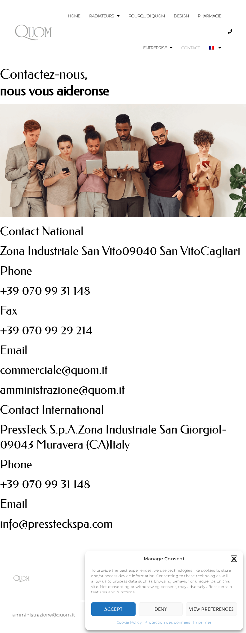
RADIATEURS (101, 16)
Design (181, 16)
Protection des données (167, 622)
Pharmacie (209, 16)
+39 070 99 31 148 (45, 291)
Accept (113, 609)
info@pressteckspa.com (56, 524)
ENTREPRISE (155, 47)
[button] (234, 559)
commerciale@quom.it (54, 370)
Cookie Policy (129, 622)
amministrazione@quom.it (62, 390)
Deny (160, 609)
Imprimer (202, 622)
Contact (190, 47)
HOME (74, 16)
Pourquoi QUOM (146, 16)
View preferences (211, 609)
